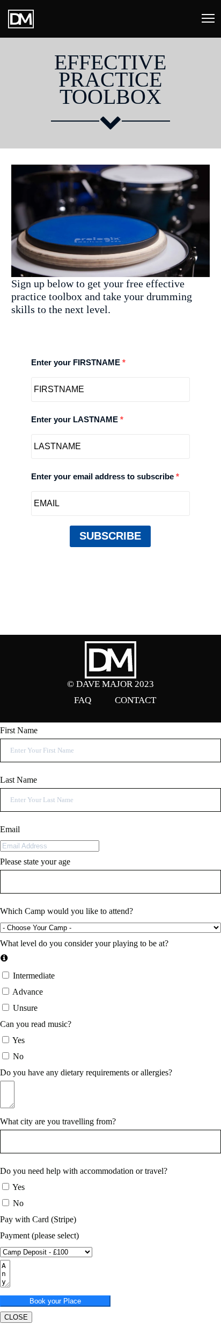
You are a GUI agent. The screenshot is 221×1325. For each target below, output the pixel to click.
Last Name (18, 779)
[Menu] (203, 19)
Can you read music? (35, 1024)
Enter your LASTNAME (75, 419)
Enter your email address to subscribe (103, 476)
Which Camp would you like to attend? (66, 911)
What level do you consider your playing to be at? (84, 943)
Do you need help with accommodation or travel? (83, 1170)
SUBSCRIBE (110, 536)
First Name (19, 730)
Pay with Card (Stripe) (38, 1219)
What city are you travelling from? (58, 1121)
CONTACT (135, 700)
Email (10, 829)
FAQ (82, 700)
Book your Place (55, 1301)
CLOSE (16, 1317)
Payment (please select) (39, 1235)
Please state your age (35, 861)
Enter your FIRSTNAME (76, 362)
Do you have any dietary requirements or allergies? (86, 1072)
